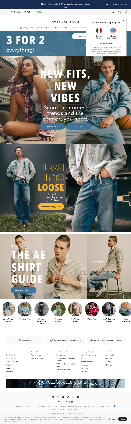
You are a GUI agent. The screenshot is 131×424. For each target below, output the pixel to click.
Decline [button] (112, 419)
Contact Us (10, 365)
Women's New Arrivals (89, 355)
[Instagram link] (58, 397)
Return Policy (11, 358)
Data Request (89, 406)
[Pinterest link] (63, 397)
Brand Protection (73, 409)
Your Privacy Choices (11, 421)
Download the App (63, 369)
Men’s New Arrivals (88, 362)
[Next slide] (102, 4)
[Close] (123, 20)
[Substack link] (78, 397)
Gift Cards (84, 371)
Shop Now (78, 4)
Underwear (84, 28)
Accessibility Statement (24, 406)
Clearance (84, 368)
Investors (108, 358)
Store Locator (61, 355)
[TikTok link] (68, 397)
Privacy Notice (64, 419)
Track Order (10, 355)
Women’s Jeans (86, 358)
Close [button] (123, 419)
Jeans (74, 28)
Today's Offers (29, 28)
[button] (19, 421)
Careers (108, 362)
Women (58, 28)
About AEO (109, 355)
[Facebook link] (53, 397)
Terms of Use (113, 53)
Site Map (108, 365)
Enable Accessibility (119, 4)
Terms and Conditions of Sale (70, 406)
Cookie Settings (95, 419)
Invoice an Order (12, 362)
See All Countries (106, 43)
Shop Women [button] (83, 36)
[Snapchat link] (73, 397)
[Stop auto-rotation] (107, 4)
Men (67, 28)
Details (87, 4)
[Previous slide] (28, 4)
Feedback (9, 371)
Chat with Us (27, 340)
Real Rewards (36, 355)
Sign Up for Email (37, 358)
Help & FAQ (10, 368)
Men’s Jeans (85, 365)
